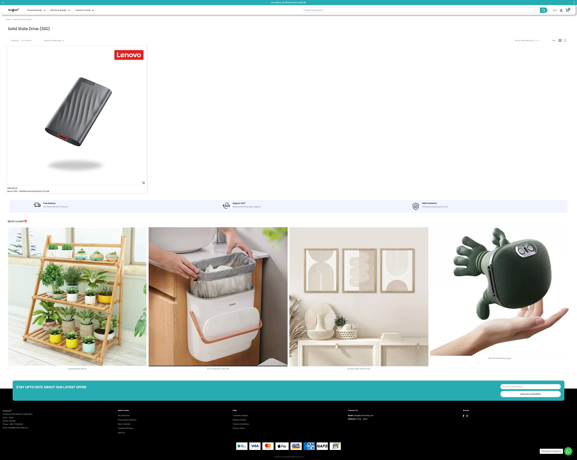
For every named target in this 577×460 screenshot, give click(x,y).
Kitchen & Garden (59, 10)
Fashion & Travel (82, 10)
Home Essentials (34, 10)
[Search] (543, 10)
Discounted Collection (127, 420)
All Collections (124, 415)
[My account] (561, 10)
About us (121, 432)
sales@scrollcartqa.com (364, 415)
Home (8, 19)
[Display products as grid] (560, 40)
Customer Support (240, 415)
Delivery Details (239, 420)
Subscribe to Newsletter (530, 394)
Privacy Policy (239, 428)
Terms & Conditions (241, 424)
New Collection (124, 424)
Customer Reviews (126, 428)
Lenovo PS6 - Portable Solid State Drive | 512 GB (28, 191)
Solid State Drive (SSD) (23, 19)
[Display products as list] (565, 40)
